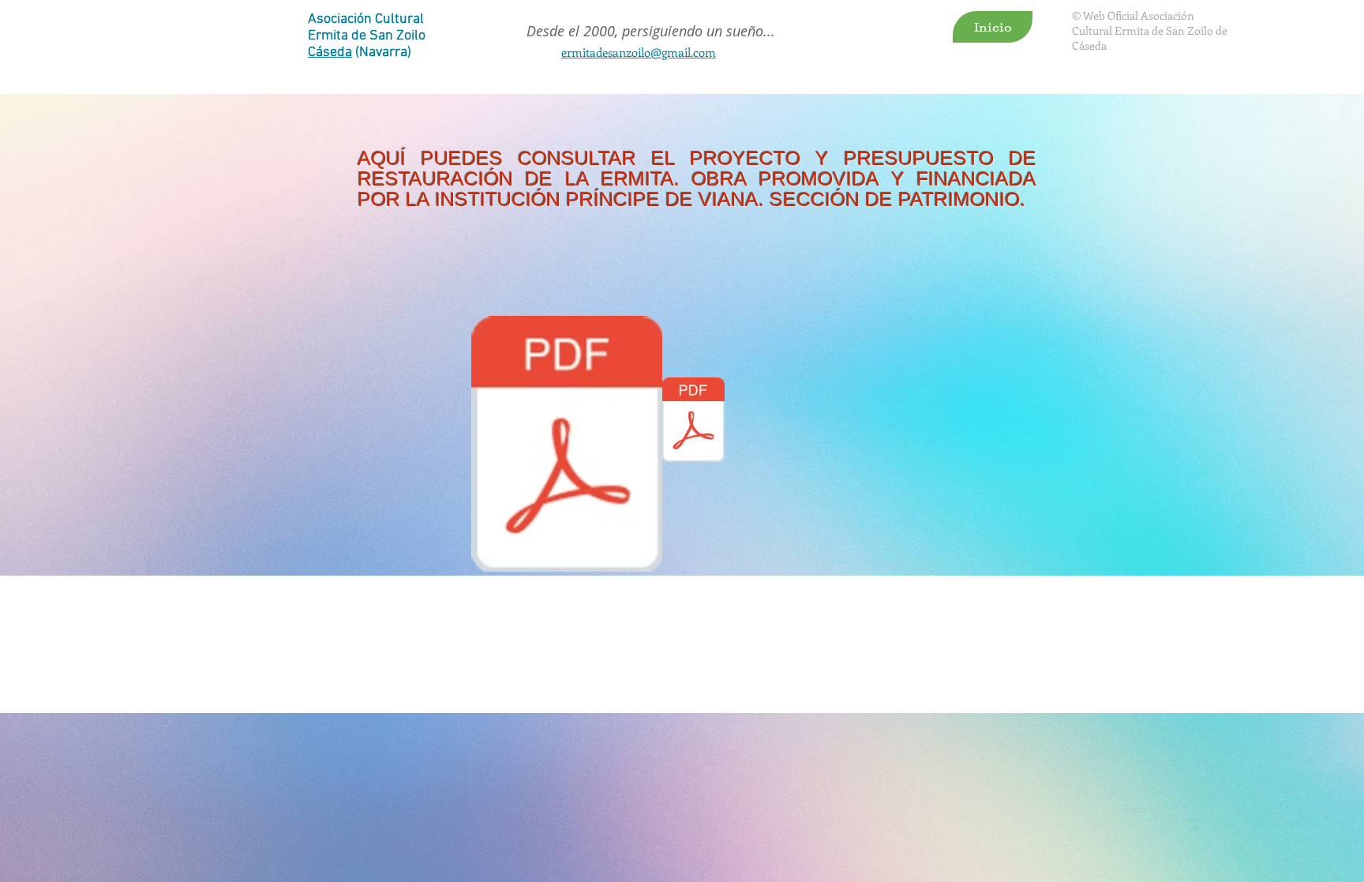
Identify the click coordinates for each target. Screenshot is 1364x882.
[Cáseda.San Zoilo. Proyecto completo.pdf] (567, 446)
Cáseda (330, 52)
